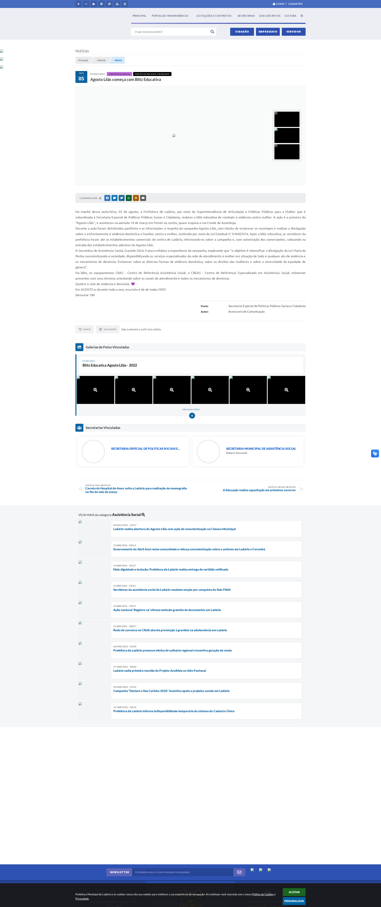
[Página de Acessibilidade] (125, 4)
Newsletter (119, 872)
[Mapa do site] (117, 4)
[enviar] (239, 872)
